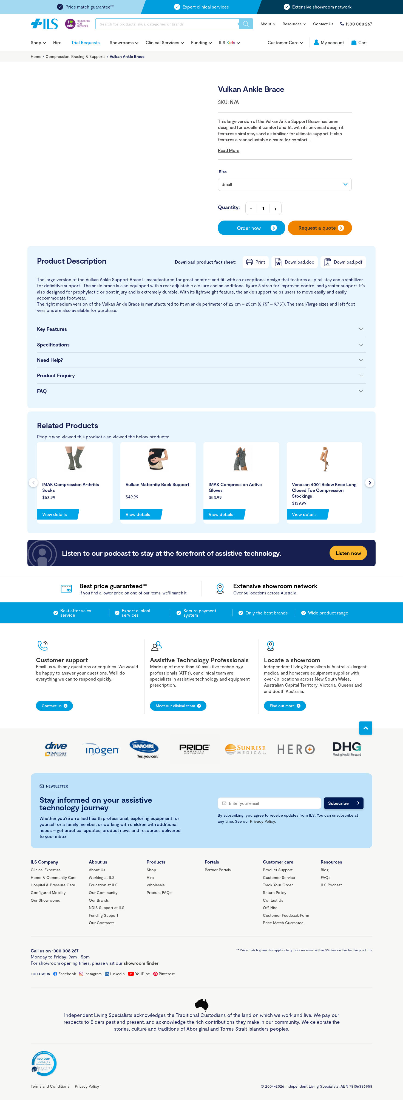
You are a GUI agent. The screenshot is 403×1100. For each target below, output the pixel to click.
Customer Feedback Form (286, 915)
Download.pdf (348, 261)
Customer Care (283, 42)
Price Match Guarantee (283, 922)
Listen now (348, 553)
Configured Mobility (48, 892)
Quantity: (229, 207)
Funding (199, 42)
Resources (293, 24)
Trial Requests (85, 42)
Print (260, 261)
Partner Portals (218, 869)
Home (36, 56)
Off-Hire (270, 907)
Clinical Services (162, 42)
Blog (325, 869)
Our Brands (99, 900)
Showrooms (122, 42)
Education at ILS (103, 884)
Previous (33, 482)
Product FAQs (159, 892)
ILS (227, 42)
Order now (249, 228)
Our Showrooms (45, 900)
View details (54, 514)
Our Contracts (102, 922)
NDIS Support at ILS (106, 907)
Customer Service (279, 877)
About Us (97, 869)
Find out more (282, 705)
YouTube (142, 973)
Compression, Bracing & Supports (76, 56)
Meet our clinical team (175, 705)
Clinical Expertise (46, 869)
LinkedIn (117, 973)
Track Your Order (278, 884)
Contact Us (323, 23)
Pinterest (167, 973)
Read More (228, 150)
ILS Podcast (331, 884)
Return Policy (274, 892)
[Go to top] (365, 728)
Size (223, 171)
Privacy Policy (262, 821)
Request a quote (317, 228)
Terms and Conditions (50, 1086)
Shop (36, 42)
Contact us (52, 705)
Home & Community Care (53, 877)
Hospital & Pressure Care (53, 884)
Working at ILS (102, 877)
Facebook (67, 973)
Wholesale (156, 884)
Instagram (93, 973)
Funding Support (103, 915)
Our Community (103, 892)
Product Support (278, 869)
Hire (57, 42)
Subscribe (338, 803)
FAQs (325, 877)
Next (369, 482)
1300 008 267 (358, 23)
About (266, 24)
